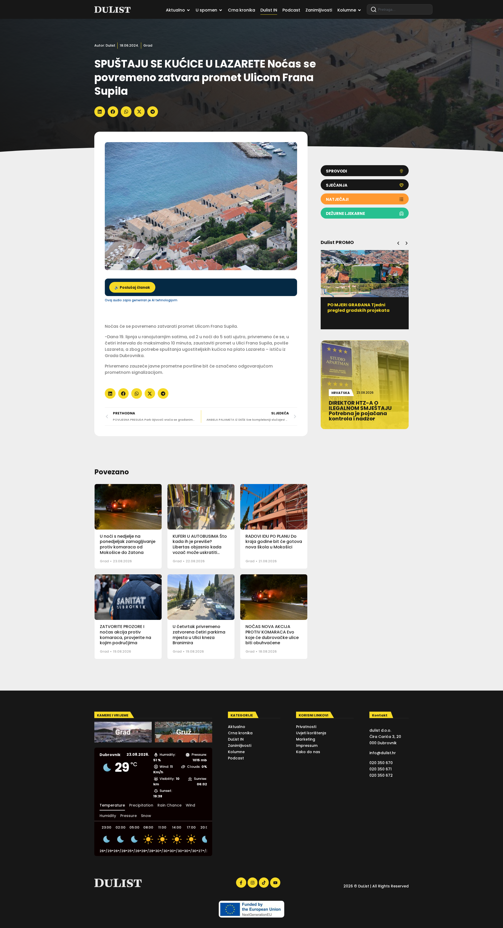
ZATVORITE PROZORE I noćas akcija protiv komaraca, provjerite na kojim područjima (125, 635)
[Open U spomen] (220, 10)
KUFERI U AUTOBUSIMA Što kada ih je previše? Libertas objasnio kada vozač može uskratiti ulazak (200, 547)
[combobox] (400, 9)
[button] (99, 111)
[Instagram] (253, 882)
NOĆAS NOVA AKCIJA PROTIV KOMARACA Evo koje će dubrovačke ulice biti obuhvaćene (272, 635)
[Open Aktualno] (188, 10)
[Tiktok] (264, 882)
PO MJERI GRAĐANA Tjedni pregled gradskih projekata (358, 307)
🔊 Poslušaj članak (132, 287)
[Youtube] (275, 882)
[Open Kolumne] (359, 10)
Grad (147, 45)
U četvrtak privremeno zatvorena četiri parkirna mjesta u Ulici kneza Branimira (199, 635)
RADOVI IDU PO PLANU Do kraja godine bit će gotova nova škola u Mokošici (273, 541)
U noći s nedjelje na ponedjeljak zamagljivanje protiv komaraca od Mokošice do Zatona (127, 544)
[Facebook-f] (241, 882)
